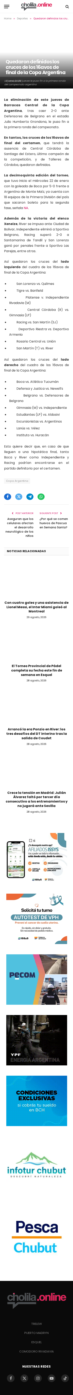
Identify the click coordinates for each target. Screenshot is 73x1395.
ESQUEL (36, 1342)
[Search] (67, 6)
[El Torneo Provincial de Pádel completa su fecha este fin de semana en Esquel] (36, 642)
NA (26, 208)
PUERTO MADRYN (36, 1333)
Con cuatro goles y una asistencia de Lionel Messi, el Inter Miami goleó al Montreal (36, 607)
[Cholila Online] (36, 6)
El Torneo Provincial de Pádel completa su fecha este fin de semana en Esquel (36, 670)
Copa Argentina (17, 481)
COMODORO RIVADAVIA (36, 1351)
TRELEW (36, 1324)
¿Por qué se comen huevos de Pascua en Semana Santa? (54, 523)
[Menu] (6, 6)
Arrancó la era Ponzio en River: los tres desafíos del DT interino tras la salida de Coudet (36, 733)
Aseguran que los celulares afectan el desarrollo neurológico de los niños (19, 527)
